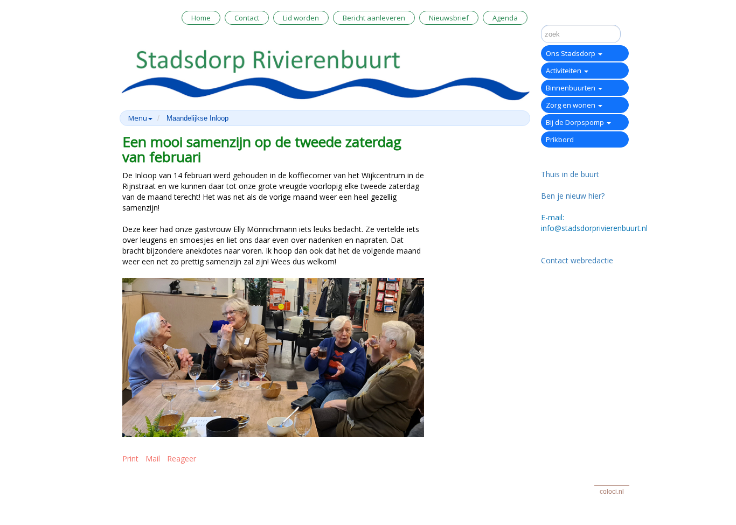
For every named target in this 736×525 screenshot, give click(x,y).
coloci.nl (612, 491)
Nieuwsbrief (449, 18)
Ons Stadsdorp (571, 53)
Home (201, 18)
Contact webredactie (577, 260)
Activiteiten (564, 70)
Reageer (181, 458)
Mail (152, 458)
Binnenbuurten (571, 88)
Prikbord (560, 139)
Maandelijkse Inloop (197, 118)
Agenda (505, 18)
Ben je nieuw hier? (573, 196)
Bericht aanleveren (374, 18)
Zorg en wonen (571, 105)
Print (130, 458)
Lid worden (301, 18)
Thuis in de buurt (570, 174)
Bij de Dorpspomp (576, 122)
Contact (246, 18)
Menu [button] (137, 118)
